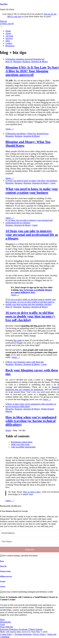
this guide (17, 340)
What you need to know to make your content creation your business (31, 190)
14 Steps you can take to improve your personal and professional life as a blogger (31, 234)
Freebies (2, 581)
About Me (3, 566)
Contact (8, 43)
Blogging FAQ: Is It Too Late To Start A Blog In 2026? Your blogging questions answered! (32, 71)
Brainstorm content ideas (21, 442)
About (8, 33)
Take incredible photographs (23, 447)
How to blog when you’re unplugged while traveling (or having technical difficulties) (30, 420)
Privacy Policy (39, 634)
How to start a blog (32, 492)
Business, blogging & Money (35, 61)
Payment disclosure (23, 634)
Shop (7, 41)
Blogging (17, 61)
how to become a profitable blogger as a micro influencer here (31, 291)
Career (53, 183)
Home (8, 31)
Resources (9, 46)
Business (18, 183)
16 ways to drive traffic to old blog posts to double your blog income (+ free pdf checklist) (30, 316)
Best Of (8, 61)
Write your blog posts (20, 444)
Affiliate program (6, 576)
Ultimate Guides (5, 571)
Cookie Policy (6, 634)
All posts (9, 36)
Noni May (4, 4)
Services (9, 38)
